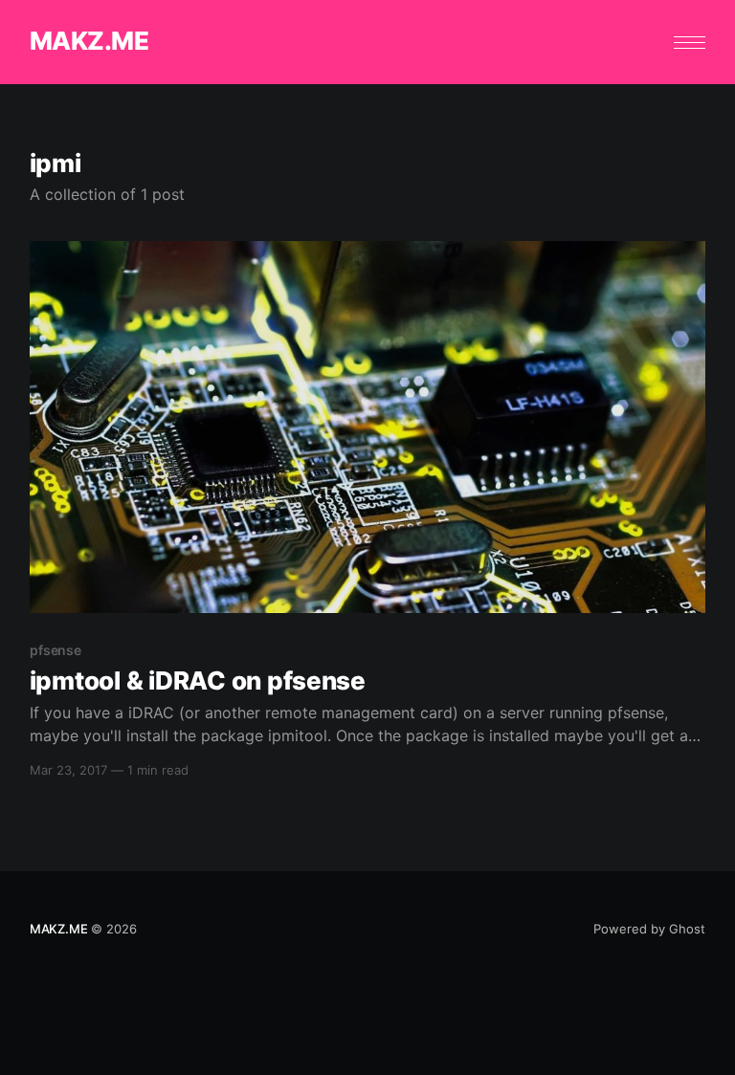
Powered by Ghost (649, 928)
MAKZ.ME (89, 42)
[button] (689, 42)
